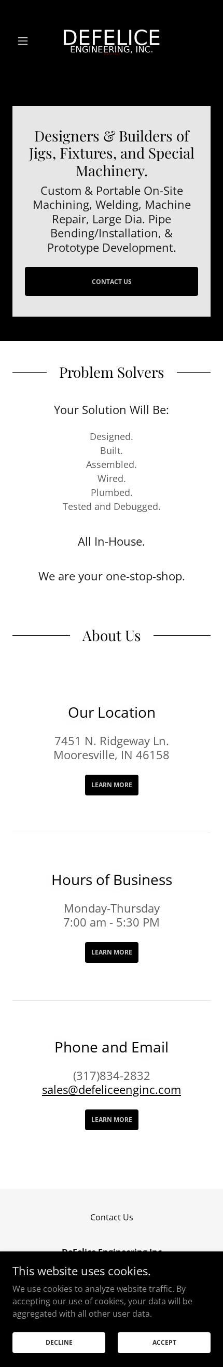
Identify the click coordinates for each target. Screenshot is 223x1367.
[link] (111, 40)
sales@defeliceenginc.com (111, 1089)
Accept (164, 1342)
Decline (59, 1342)
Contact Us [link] (111, 1217)
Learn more (111, 784)
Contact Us (112, 281)
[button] (27, 41)
